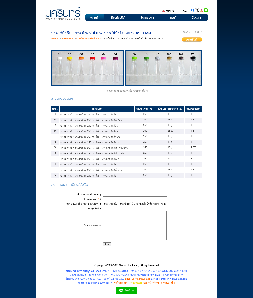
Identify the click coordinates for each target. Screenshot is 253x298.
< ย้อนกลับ (186, 32)
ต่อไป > (198, 32)
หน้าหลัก (55, 38)
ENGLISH (170, 11)
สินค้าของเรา (67, 38)
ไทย (185, 11)
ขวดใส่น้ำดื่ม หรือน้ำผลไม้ (88, 38)
